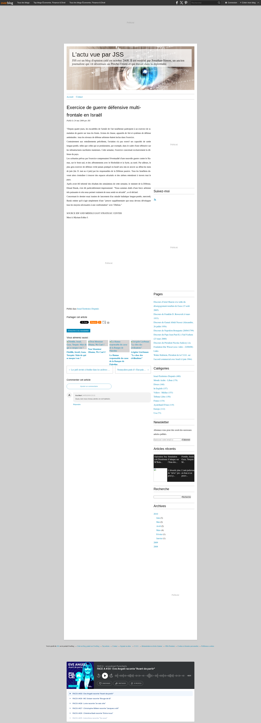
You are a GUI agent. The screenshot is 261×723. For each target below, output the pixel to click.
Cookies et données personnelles (188, 646)
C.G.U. (136, 646)
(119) (164, 404)
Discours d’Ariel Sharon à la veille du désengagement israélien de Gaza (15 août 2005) (172, 305)
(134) (159, 400)
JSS (58, 646)
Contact (79, 96)
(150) (162, 396)
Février (159, 534)
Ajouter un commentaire (89, 386)
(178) (166, 380)
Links (156, 350)
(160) (159, 384)
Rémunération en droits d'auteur (152, 646)
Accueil (70, 96)
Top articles (106, 646)
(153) (163, 392)
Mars (158, 530)
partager (122, 683)
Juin (158, 517)
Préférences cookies (207, 646)
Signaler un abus (125, 646)
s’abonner (106, 683)
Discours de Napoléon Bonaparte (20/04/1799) (174, 330)
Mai (158, 521)
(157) (161, 388)
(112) (159, 408)
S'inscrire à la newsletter (78, 331)
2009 (156, 542)
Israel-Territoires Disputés (88, 308)
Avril (158, 526)
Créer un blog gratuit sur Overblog (88, 646)
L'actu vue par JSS (98, 54)
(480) (167, 376)
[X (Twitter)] (181, 2)
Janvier (159, 538)
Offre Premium (170, 646)
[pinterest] (186, 2)
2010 (156, 513)
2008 (156, 546)
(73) (157, 412)
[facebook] (177, 2)
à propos (137, 683)
